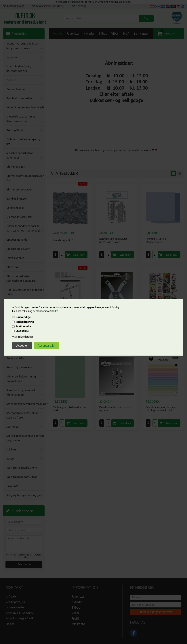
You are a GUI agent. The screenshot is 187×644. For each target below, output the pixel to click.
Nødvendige (23, 317)
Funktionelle (23, 326)
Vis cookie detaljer (22, 337)
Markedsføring (25, 321)
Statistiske (22, 331)
